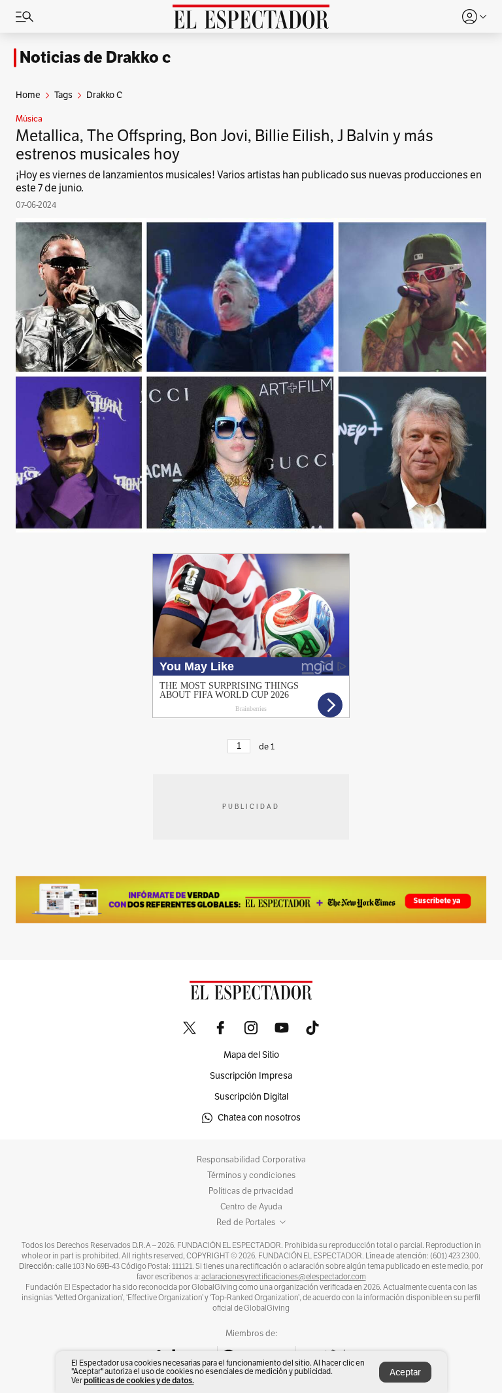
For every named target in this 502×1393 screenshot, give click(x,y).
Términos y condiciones (251, 1175)
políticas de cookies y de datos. (139, 1380)
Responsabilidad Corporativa (251, 1159)
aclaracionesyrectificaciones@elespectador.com (283, 1276)
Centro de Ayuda (251, 1206)
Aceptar (405, 1372)
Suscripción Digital (251, 1096)
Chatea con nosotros (259, 1117)
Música (29, 119)
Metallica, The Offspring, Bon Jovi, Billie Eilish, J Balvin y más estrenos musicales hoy (224, 145)
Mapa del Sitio (251, 1054)
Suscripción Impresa (251, 1075)
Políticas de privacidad (251, 1191)
